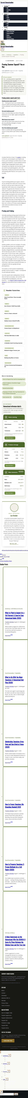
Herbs (8, 11)
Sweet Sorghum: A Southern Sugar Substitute (11, 383)
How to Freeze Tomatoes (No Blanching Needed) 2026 (14, 805)
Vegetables (9, 9)
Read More (8, 635)
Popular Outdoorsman (6, 1018)
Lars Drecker (10, 60)
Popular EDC (4, 1020)
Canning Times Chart (10, 31)
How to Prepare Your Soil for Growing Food (14, 379)
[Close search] (1, 1091)
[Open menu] (2, 49)
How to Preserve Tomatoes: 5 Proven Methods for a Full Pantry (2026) (14, 867)
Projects (5, 1071)
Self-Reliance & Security (17, 608)
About (2, 990)
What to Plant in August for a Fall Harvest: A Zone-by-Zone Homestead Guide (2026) (14, 615)
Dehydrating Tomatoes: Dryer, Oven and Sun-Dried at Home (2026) (14, 744)
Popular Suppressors (6, 1015)
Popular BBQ (4, 1025)
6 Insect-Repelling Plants (6, 560)
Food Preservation (9, 673)
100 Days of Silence (10, 932)
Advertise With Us (5, 998)
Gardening (8, 54)
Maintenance (9, 37)
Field (7, 25)
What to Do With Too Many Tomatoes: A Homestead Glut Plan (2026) (14, 680)
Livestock (8, 19)
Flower (4, 550)
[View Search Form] (2, 42)
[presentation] (15, 586)
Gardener (12, 550)
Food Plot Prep (17, 397)
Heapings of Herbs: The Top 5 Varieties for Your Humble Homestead (13, 392)
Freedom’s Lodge (5, 1023)
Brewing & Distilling (10, 33)
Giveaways (4, 995)
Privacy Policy (4, 1003)
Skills (4, 1079)
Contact (3, 993)
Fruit (7, 8)
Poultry (8, 17)
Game (8, 15)
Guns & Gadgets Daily (6, 1013)
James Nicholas (10, 622)
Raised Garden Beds (8, 388)
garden (19, 157)
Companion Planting (10, 38)
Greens (23, 550)
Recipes (8, 35)
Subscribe (3, 44)
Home (8, 23)
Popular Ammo (5, 1028)
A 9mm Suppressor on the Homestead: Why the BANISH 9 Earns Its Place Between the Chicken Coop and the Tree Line (15, 940)
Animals (5, 1063)
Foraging (5, 27)
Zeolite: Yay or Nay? (5, 555)
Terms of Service (5, 1005)
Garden (8, 550)
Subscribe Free (8, 1040)
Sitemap (3, 1000)
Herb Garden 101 (7, 397)
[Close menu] (0, 1052)
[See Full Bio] (17, 544)
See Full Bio (13, 543)
